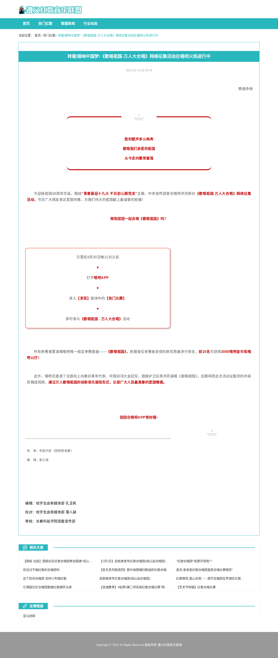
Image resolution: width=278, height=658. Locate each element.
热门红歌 (45, 23)
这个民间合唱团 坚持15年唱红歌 (44, 578)
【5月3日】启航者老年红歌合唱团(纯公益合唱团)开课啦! (137, 561)
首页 (26, 23)
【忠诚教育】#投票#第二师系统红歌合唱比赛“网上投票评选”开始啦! (145, 587)
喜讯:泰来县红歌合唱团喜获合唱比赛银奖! (204, 569)
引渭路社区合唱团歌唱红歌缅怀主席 (47, 587)
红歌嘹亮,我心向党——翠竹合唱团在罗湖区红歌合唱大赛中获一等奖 (222, 578)
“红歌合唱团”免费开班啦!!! (194, 561)
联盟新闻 (68, 23)
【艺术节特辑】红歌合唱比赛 (196, 587)
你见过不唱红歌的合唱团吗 (41, 569)
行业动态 (91, 23)
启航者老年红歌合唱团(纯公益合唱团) (124, 578)
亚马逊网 (29, 616)
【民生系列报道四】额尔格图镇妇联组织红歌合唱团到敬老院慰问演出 (146, 569)
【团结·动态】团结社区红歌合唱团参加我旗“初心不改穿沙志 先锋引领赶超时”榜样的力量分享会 (87, 561)
